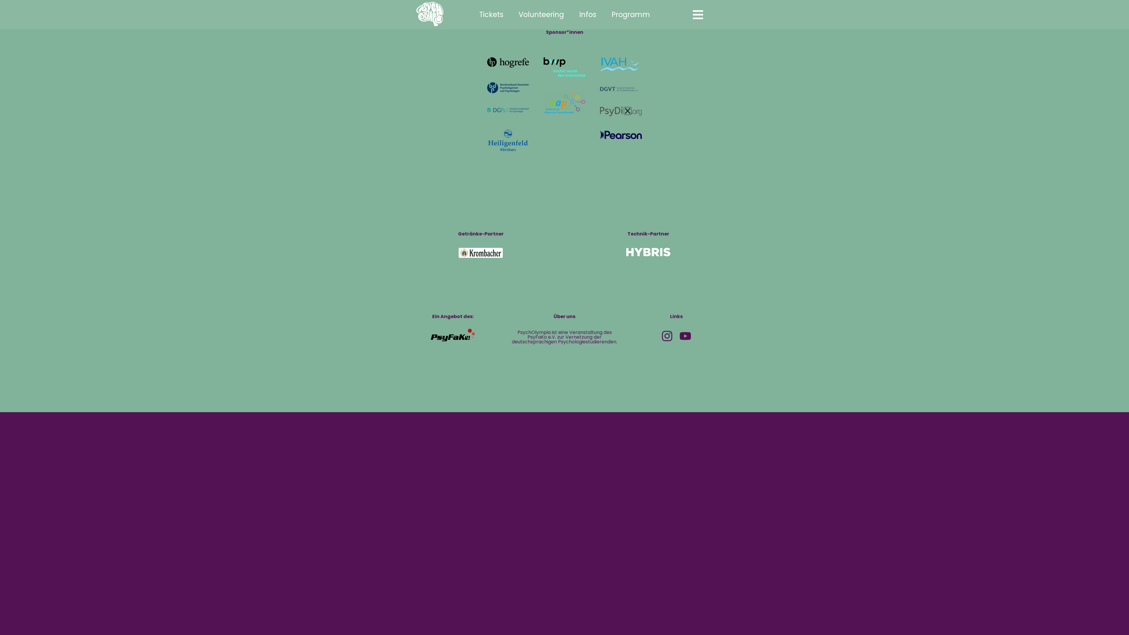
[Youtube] (685, 336)
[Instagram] (667, 336)
